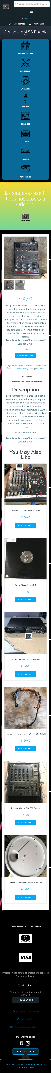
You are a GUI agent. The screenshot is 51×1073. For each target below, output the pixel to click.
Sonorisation (40, 365)
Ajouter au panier (25, 355)
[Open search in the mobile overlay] (32, 4)
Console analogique (25, 365)
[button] (43, 259)
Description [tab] (26, 376)
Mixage (26, 368)
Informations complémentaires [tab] (26, 381)
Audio (19, 368)
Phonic (41, 368)
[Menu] (31, 11)
